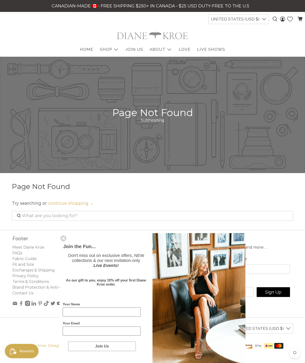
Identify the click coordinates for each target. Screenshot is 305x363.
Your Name (71, 304)
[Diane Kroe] (152, 35)
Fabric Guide (24, 258)
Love (185, 49)
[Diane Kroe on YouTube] (59, 304)
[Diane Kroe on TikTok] (46, 304)
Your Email (71, 323)
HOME (86, 49)
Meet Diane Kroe (28, 247)
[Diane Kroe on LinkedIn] (33, 304)
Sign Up (273, 292)
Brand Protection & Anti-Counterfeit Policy (53, 287)
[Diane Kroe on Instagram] (27, 304)
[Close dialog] (63, 238)
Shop (106, 49)
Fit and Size (23, 264)
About (157, 49)
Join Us (134, 49)
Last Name (235, 258)
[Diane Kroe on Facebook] (21, 304)
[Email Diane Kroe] (15, 304)
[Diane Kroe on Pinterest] (40, 304)
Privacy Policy (25, 276)
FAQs (17, 253)
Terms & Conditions (30, 281)
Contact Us (22, 293)
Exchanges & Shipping (33, 270)
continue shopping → (71, 203)
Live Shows (211, 49)
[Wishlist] (290, 19)
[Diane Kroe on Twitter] (53, 304)
